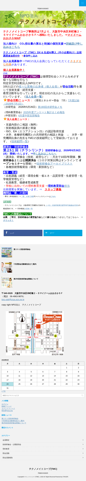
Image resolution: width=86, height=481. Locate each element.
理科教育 (6, 449)
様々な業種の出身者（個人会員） (39, 86)
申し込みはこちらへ (44, 153)
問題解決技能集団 (43, 473)
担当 (59, 185)
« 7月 (4, 391)
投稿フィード (7, 406)
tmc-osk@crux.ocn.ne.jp (13, 299)
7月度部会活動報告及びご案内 (25, 264)
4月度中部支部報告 (29, 115)
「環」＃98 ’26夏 (27, 196)
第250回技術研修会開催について (26, 279)
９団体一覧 (28, 209)
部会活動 (6, 453)
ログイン (5, 404)
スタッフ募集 (53, 189)
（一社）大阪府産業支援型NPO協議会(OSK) (62, 205)
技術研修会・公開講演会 (12, 444)
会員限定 (6, 440)
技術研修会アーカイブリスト (54, 163)
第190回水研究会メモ (50, 106)
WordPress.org (7, 411)
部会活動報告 (8, 458)
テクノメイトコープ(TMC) (43, 469)
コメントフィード (8, 408)
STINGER (65, 477)
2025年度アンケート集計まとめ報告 (44, 112)
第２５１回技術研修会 (22, 249)
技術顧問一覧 (19, 141)
